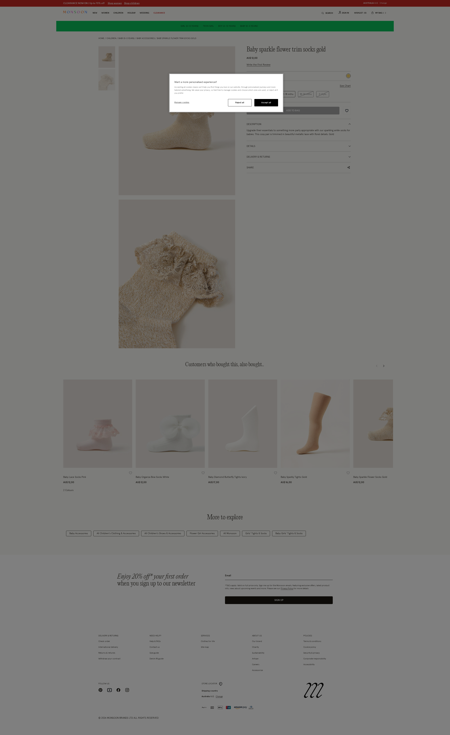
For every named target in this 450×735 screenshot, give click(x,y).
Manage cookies (181, 102)
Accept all (266, 103)
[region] (226, 93)
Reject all (239, 103)
